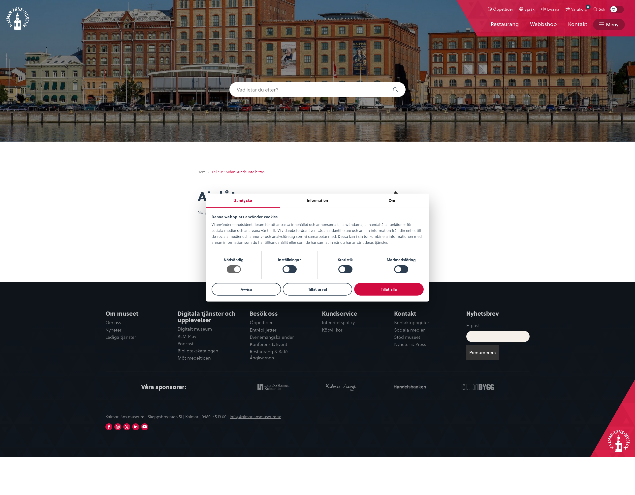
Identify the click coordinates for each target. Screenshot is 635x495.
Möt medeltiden (194, 358)
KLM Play (187, 336)
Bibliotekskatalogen (198, 351)
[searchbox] (307, 89)
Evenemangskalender (272, 337)
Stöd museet (407, 337)
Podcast (185, 343)
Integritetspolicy (338, 322)
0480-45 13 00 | (216, 416)
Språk (529, 9)
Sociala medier (409, 330)
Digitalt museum (195, 329)
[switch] (290, 269)
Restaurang (505, 24)
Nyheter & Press (410, 344)
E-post (473, 325)
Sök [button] (602, 9)
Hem (201, 171)
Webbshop (543, 24)
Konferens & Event (268, 344)
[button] (396, 89)
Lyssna (553, 9)
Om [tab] (392, 200)
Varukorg (580, 8)
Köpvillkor (332, 330)
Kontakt (577, 24)
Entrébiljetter (263, 330)
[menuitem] (500, 9)
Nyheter (113, 330)
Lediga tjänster (120, 337)
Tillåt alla (389, 289)
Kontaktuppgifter (411, 322)
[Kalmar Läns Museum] (17, 15)
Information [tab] (317, 200)
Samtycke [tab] (243, 200)
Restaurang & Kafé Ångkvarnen (269, 354)
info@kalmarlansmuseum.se (255, 416)
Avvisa (246, 289)
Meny (612, 24)
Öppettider (503, 9)
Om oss (113, 322)
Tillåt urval (317, 289)
